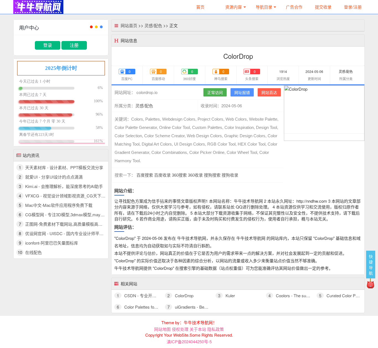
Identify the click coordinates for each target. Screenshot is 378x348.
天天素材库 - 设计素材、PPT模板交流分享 (64, 167)
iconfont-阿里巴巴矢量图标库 (51, 243)
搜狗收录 (230, 175)
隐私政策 (215, 329)
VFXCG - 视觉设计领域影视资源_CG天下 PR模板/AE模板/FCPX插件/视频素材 (97, 196)
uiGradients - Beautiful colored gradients (207, 307)
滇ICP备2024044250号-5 (189, 341)
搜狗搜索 (212, 175)
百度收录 (162, 175)
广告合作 (294, 7)
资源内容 (233, 7)
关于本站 (198, 329)
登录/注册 (353, 7)
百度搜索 (144, 175)
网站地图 (162, 329)
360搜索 (179, 175)
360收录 (195, 175)
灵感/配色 (153, 25)
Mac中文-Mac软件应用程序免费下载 (58, 205)
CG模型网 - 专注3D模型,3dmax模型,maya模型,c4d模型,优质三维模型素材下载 (97, 214)
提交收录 (323, 7)
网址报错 (242, 92)
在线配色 (33, 252)
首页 (200, 7)
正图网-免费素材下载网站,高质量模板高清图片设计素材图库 (80, 224)
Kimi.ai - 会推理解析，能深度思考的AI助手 (64, 186)
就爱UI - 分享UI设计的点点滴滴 (54, 177)
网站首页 (129, 25)
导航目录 (264, 7)
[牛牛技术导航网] (38, 6)
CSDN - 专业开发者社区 (143, 295)
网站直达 (269, 92)
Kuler (226, 295)
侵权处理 (180, 329)
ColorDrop (180, 295)
